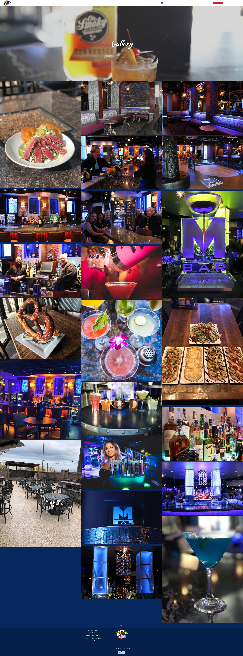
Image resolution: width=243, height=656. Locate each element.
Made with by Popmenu (65, 626)
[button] (169, 3)
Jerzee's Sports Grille (121, 634)
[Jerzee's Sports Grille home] (6, 3)
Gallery (203, 3)
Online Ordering (217, 3)
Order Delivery (227, 3)
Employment (189, 3)
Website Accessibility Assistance (121, 648)
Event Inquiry (197, 3)
